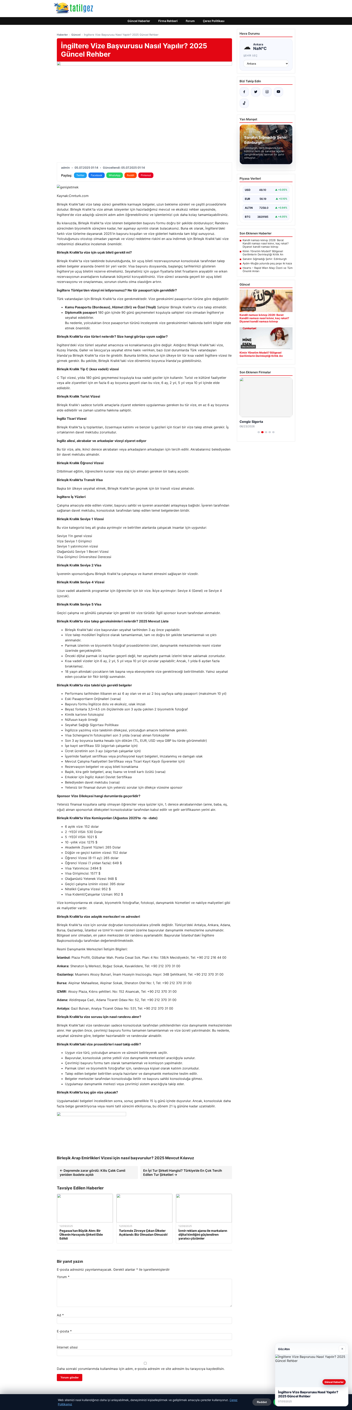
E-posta (64, 1331)
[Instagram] (267, 92)
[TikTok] (244, 103)
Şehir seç (250, 55)
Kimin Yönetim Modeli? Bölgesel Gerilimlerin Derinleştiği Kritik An (263, 252)
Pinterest (146, 175)
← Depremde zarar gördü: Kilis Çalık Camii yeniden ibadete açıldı (92, 1172)
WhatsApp (114, 175)
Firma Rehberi (168, 21)
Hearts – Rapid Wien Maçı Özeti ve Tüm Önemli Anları (268, 269)
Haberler (62, 34)
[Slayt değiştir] (258, 432)
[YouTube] (278, 92)
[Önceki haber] (277, 131)
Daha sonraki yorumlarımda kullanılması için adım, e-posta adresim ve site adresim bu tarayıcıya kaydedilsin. (140, 1369)
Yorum (63, 1277)
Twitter (80, 175)
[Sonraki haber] (285, 131)
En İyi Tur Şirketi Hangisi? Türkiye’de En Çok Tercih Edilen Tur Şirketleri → (182, 1172)
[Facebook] (244, 92)
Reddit (130, 175)
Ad (60, 1315)
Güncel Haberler (139, 21)
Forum (190, 21)
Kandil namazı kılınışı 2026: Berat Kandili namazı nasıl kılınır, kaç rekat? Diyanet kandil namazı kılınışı (266, 243)
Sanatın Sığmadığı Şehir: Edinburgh (265, 258)
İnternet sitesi (67, 1347)
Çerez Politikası (213, 21)
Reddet (262, 1402)
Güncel (75, 34)
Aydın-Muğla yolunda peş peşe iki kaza (267, 263)
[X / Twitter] (255, 92)
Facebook (96, 175)
